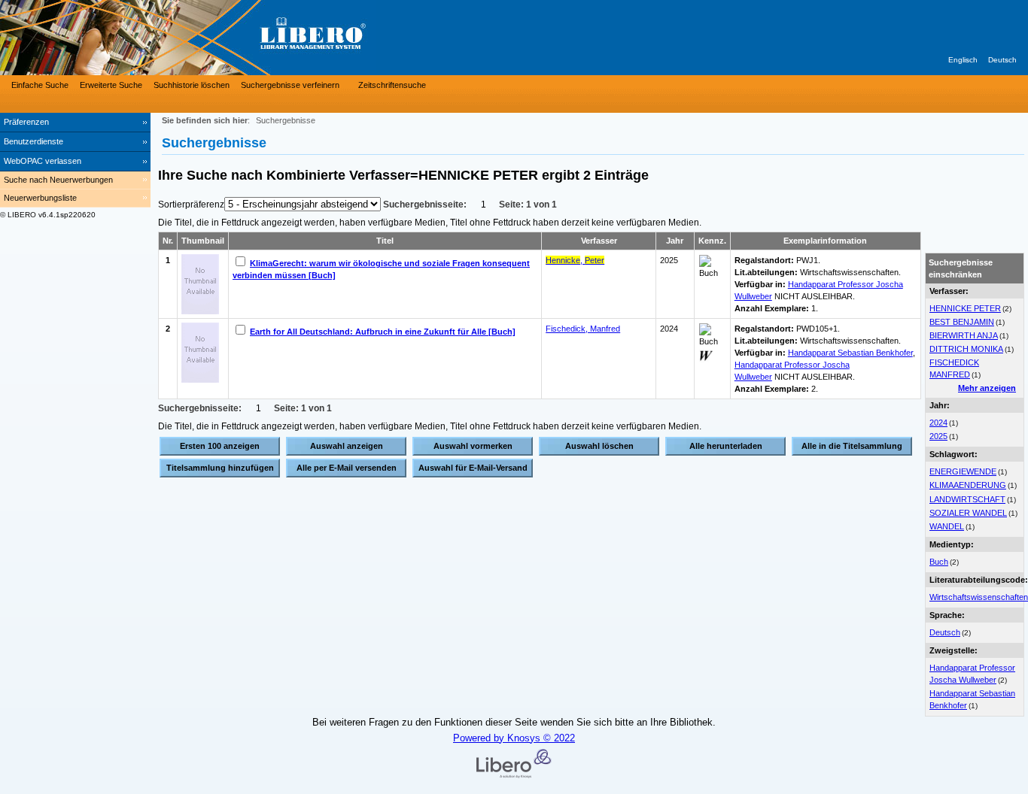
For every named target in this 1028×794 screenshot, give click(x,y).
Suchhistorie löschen (192, 84)
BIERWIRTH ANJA (963, 335)
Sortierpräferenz (191, 204)
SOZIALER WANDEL (968, 512)
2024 (938, 422)
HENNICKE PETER (965, 308)
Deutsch (1002, 60)
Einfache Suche (39, 84)
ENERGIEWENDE (962, 471)
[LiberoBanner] (226, 37)
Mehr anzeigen (987, 387)
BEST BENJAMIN (961, 321)
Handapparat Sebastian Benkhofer (850, 352)
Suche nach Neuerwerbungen (58, 179)
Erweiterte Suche (111, 84)
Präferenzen (26, 121)
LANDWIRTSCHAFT (967, 499)
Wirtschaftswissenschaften (978, 597)
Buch (938, 561)
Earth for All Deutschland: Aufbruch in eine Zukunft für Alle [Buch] (383, 331)
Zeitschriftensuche (392, 84)
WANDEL (946, 526)
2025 (938, 436)
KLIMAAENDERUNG (967, 484)
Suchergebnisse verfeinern (290, 84)
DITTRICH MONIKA (966, 348)
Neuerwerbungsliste (40, 197)
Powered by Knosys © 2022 (514, 738)
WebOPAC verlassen (42, 160)
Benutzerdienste (33, 141)
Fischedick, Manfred (583, 328)
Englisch (963, 60)
